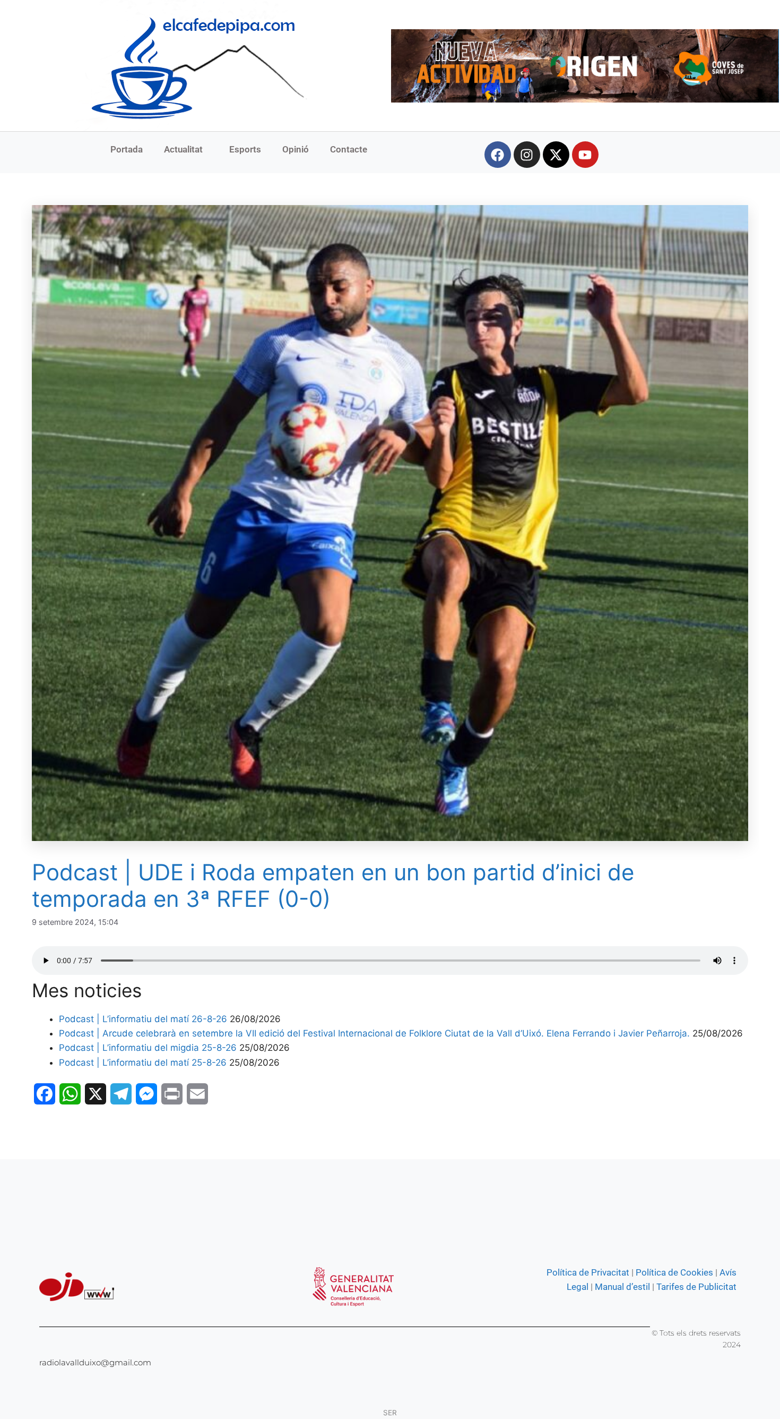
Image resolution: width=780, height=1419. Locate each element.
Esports (245, 149)
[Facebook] (497, 154)
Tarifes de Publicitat (696, 1286)
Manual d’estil (621, 1286)
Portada (126, 149)
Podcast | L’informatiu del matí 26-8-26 (143, 1019)
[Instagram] (527, 154)
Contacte (348, 149)
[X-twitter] (556, 154)
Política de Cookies (674, 1272)
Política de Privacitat (588, 1272)
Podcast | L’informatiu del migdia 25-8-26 (148, 1047)
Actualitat (183, 149)
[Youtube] (585, 154)
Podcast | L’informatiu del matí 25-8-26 (143, 1062)
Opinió (295, 149)
